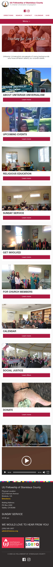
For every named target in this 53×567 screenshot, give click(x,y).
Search (19, 15)
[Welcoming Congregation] (33, 542)
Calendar (39, 15)
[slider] (24, 472)
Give (47, 15)
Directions (8, 15)
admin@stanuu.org (10, 531)
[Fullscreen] (48, 472)
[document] (26, 251)
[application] (26, 461)
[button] (26, 461)
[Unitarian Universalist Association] (13, 542)
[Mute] (44, 472)
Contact (28, 15)
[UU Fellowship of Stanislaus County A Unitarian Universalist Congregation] (26, 4)
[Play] (5, 472)
